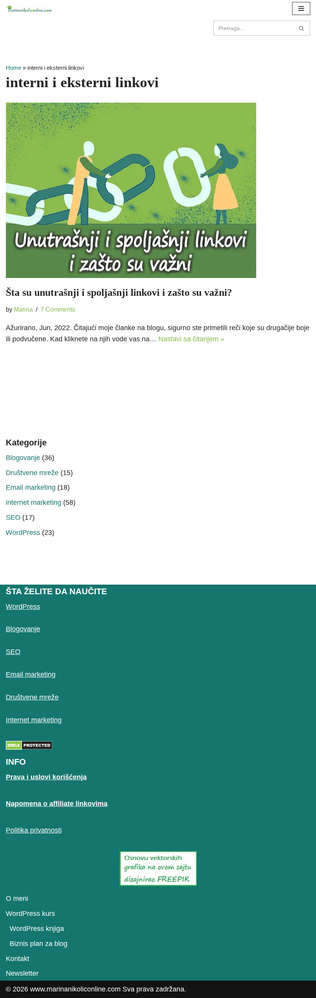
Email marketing (30, 487)
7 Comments (57, 309)
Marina (23, 309)
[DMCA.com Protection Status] (29, 748)
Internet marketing (34, 720)
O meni (17, 898)
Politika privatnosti (34, 830)
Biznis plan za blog (38, 943)
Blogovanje (23, 458)
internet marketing (33, 502)
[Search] (301, 28)
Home (13, 67)
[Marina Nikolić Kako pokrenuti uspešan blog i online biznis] (29, 8)
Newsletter (22, 973)
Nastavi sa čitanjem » (191, 339)
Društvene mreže (32, 473)
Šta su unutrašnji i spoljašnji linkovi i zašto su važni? (119, 292)
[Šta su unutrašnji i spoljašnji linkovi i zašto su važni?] (158, 190)
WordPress (23, 532)
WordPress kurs (30, 913)
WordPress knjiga (37, 928)
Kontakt (17, 959)
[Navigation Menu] (301, 8)
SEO (13, 517)
